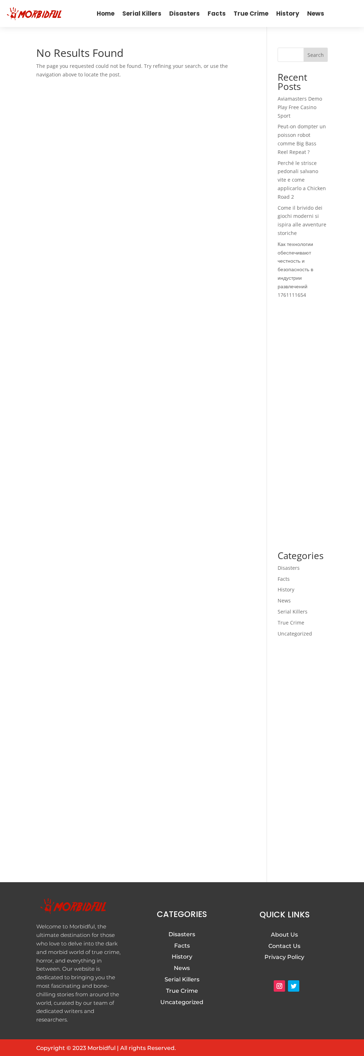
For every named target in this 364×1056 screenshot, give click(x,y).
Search (315, 55)
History (287, 13)
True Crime (251, 13)
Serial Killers (141, 13)
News (315, 13)
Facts (217, 13)
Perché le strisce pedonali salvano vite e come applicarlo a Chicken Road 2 (302, 180)
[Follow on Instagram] (279, 986)
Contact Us (284, 946)
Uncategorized (295, 633)
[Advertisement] (303, 425)
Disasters (184, 13)
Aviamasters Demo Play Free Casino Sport (300, 107)
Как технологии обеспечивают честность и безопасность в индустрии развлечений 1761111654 (295, 269)
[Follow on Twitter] (293, 986)
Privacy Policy (284, 957)
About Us (284, 934)
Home (105, 13)
